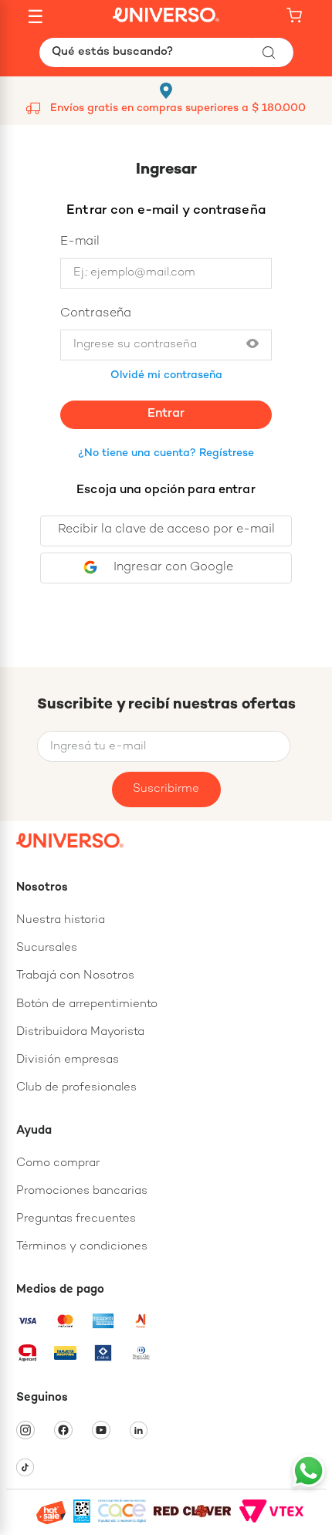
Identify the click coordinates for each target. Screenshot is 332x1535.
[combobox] (166, 52)
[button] (252, 344)
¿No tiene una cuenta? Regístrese (166, 453)
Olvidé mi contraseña (166, 375)
